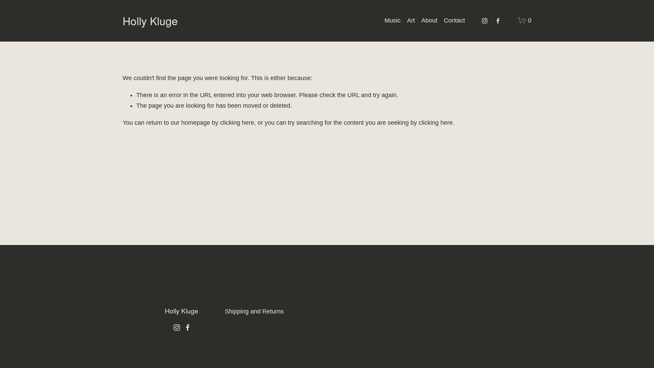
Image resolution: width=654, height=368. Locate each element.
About (429, 20)
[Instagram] (484, 20)
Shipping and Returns (254, 311)
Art (411, 20)
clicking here (237, 122)
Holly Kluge (150, 20)
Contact (454, 20)
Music (393, 20)
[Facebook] (498, 20)
